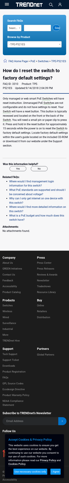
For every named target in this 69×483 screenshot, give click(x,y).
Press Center (44, 262)
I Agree (55, 471)
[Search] (51, 4)
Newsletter (43, 280)
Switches (43, 61)
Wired (6, 317)
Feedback (8, 280)
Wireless (7, 311)
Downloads (9, 365)
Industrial (8, 329)
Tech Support (10, 354)
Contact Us (9, 274)
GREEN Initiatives (12, 268)
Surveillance (9, 323)
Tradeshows (44, 286)
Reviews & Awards (47, 274)
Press (41, 257)
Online (40, 305)
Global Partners (45, 354)
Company (9, 257)
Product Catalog (12, 292)
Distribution (43, 317)
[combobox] (14, 28)
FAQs (5, 377)
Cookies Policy (16, 464)
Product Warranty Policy (16, 395)
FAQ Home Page (18, 61)
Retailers (42, 311)
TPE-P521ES (58, 61)
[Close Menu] (7, 4)
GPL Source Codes (13, 383)
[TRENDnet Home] (29, 4)
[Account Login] (60, 4)
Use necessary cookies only (30, 471)
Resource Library (46, 292)
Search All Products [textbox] (15, 28)
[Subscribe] (62, 421)
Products (9, 300)
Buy (39, 300)
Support (8, 348)
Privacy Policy (48, 460)
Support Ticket (11, 360)
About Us (8, 262)
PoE (32, 61)
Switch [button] (46, 98)
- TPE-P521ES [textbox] (17, 44)
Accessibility (10, 286)
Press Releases (45, 268)
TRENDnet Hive (11, 340)
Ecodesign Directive (14, 389)
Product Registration (14, 371)
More (5, 334)
